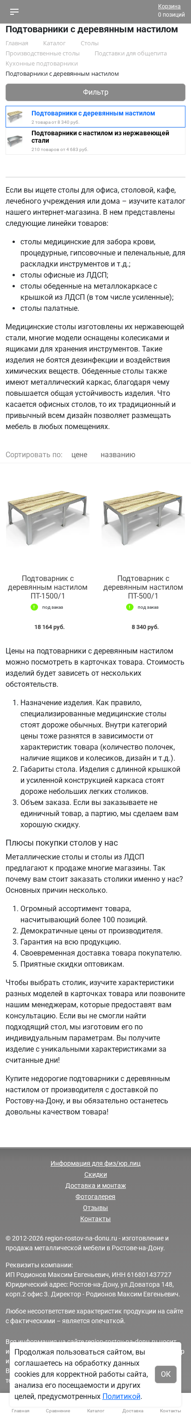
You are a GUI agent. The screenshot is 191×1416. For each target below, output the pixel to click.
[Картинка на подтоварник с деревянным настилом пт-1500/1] (47, 519)
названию (118, 454)
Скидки (95, 1174)
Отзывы (95, 1207)
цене (79, 454)
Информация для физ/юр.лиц (95, 1163)
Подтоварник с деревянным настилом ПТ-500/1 (143, 587)
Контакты (95, 1218)
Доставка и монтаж (95, 1185)
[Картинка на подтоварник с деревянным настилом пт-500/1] (143, 519)
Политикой (121, 1396)
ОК (166, 1374)
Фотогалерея (95, 1196)
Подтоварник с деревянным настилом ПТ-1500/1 (48, 587)
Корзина (169, 6)
